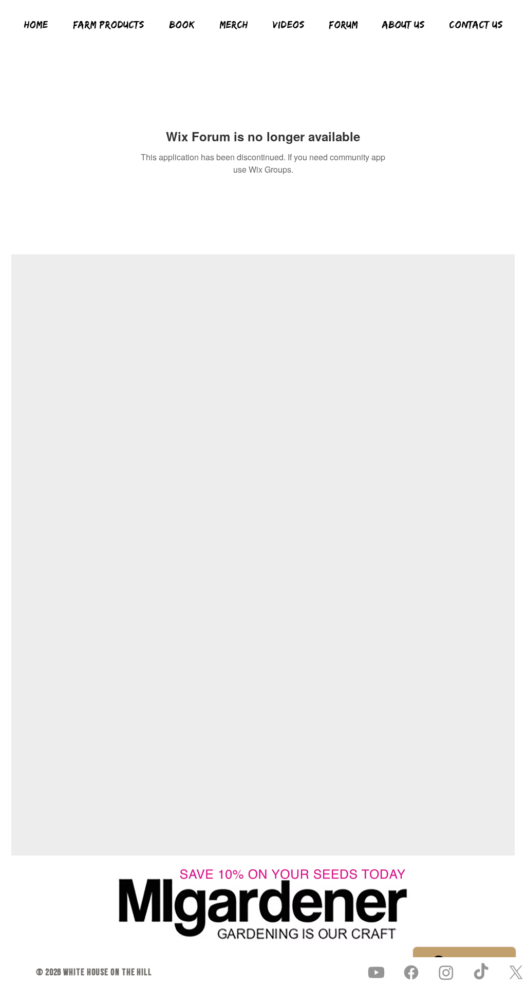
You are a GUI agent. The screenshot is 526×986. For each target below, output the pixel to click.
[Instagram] (446, 972)
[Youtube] (376, 972)
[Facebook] (411, 972)
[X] (515, 972)
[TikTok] (481, 972)
